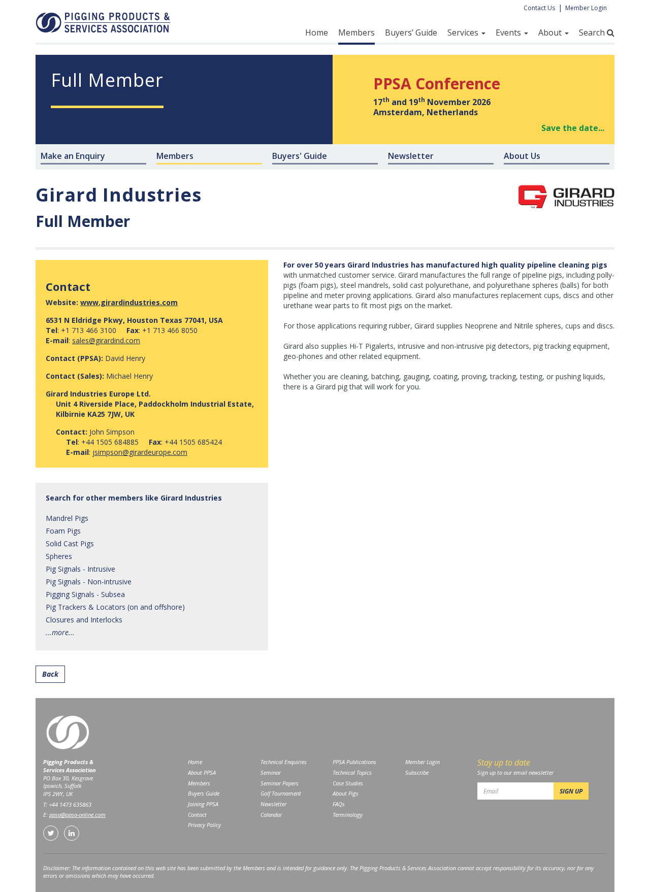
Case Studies (348, 783)
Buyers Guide (203, 793)
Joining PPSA (203, 804)
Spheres (59, 556)
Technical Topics (352, 772)
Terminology (348, 814)
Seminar (271, 772)
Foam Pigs (63, 531)
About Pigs (346, 793)
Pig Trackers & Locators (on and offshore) (115, 607)
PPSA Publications (354, 762)
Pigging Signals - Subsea (85, 594)
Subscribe (417, 772)
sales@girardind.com (106, 340)
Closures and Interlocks (84, 619)
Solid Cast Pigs (70, 543)
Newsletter (273, 804)
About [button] (551, 32)
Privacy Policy (204, 825)
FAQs (339, 804)
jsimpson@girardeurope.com (139, 452)
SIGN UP (571, 791)
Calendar (271, 814)
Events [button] (509, 32)
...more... (60, 632)
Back (50, 674)
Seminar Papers (280, 783)
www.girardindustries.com (129, 302)
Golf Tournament (281, 793)
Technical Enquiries (284, 762)
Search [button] (593, 32)
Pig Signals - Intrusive (80, 569)
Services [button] (463, 32)
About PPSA (202, 772)
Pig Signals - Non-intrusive (89, 581)
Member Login (586, 8)
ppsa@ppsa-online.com (77, 814)
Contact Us (539, 8)
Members (356, 32)
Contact (197, 814)
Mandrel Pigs (67, 518)
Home (316, 32)
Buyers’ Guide (411, 32)
